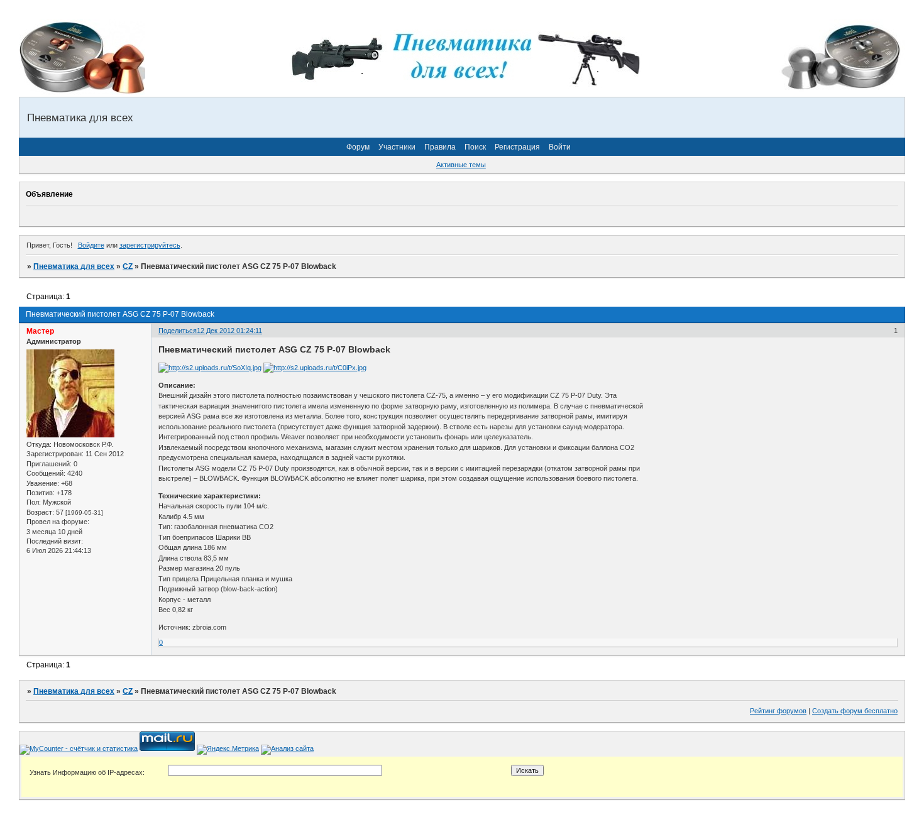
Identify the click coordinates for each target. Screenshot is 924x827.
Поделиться (177, 330)
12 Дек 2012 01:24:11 (229, 330)
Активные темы (461, 164)
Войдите (91, 245)
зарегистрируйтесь (149, 245)
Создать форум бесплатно (855, 711)
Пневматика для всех (73, 266)
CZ (128, 266)
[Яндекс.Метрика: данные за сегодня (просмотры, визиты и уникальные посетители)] (228, 750)
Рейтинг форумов (778, 711)
